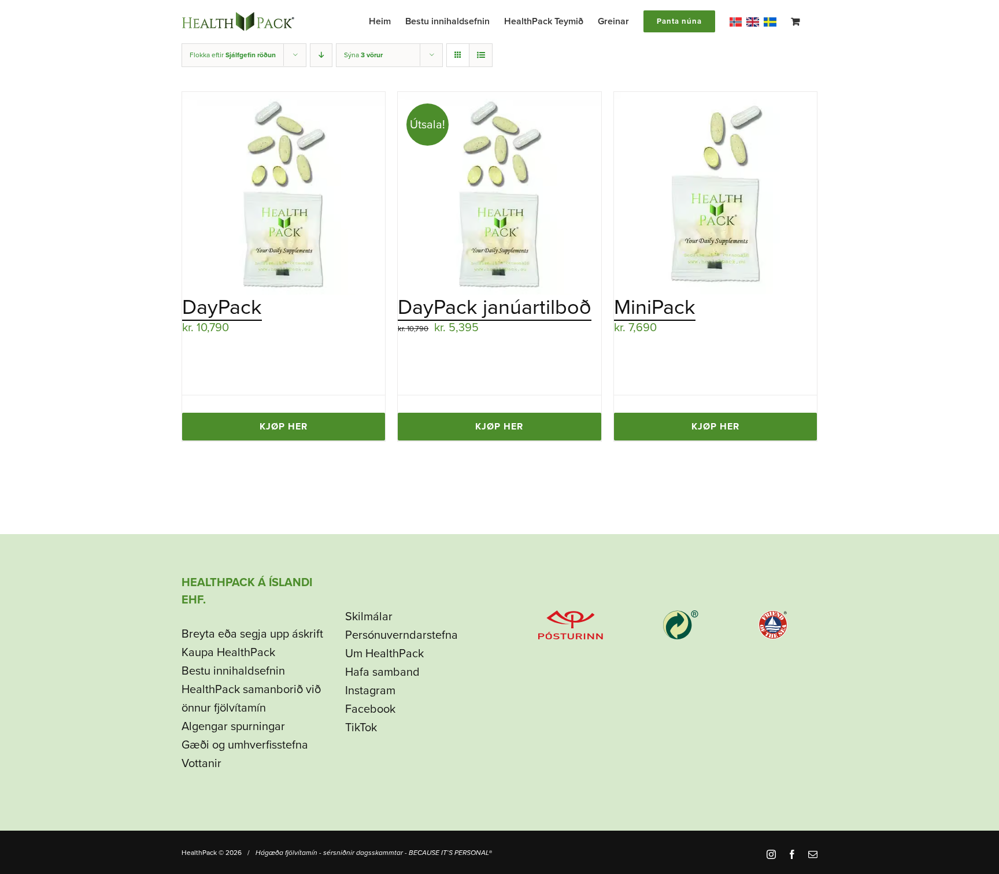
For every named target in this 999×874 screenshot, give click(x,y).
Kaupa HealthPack (228, 653)
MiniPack (654, 307)
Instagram (370, 691)
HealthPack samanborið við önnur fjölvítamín (251, 699)
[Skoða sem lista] (480, 55)
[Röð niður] (321, 55)
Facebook (370, 709)
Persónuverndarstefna (401, 635)
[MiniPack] (715, 193)
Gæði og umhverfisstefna (245, 745)
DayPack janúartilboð (494, 307)
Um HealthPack (384, 654)
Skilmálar (369, 617)
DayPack (222, 307)
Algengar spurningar (233, 727)
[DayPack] (283, 193)
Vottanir (201, 764)
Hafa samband (382, 672)
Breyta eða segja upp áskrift (252, 634)
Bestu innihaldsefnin (233, 671)
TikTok (361, 728)
